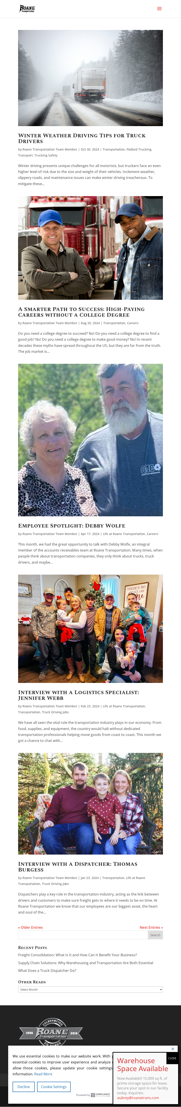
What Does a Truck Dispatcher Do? (47, 970)
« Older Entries (30, 927)
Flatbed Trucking (138, 149)
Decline (23, 1086)
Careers (133, 323)
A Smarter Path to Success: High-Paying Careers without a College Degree (81, 312)
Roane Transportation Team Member (50, 149)
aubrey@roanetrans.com (138, 1097)
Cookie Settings (54, 1086)
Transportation (114, 149)
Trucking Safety (45, 155)
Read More (43, 1074)
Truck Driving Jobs (55, 712)
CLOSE (172, 1058)
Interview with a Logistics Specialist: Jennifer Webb (78, 695)
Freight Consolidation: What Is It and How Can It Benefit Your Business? (78, 955)
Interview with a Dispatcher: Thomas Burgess (77, 867)
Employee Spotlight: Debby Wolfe (71, 525)
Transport (25, 155)
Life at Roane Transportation (124, 534)
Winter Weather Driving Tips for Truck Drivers (82, 138)
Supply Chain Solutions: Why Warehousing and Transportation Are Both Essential (86, 962)
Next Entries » (151, 927)
